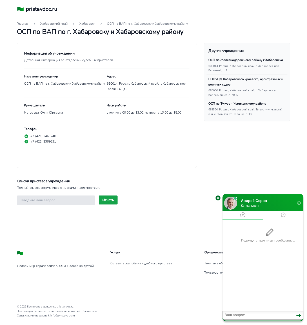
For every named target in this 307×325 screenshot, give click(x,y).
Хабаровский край (54, 24)
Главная (23, 24)
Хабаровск (87, 24)
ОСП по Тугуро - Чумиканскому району (237, 103)
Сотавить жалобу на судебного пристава (141, 263)
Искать (108, 200)
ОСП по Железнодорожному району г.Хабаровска (245, 60)
